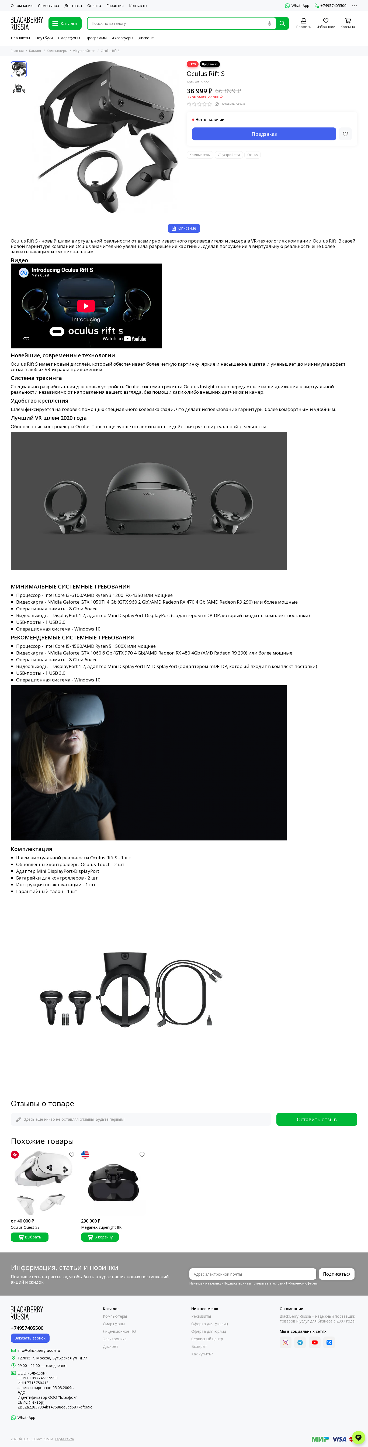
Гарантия (115, 5)
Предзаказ (264, 134)
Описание (187, 228)
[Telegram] (300, 1342)
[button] (32, 137)
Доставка (73, 5)
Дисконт (146, 37)
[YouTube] (315, 1342)
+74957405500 (333, 5)
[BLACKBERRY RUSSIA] (27, 23)
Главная (17, 51)
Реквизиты (201, 1316)
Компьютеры (57, 51)
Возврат (199, 1346)
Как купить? (202, 1354)
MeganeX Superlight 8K (101, 1227)
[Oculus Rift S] (105, 137)
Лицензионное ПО (119, 1331)
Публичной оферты (302, 1283)
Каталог (35, 51)
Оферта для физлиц (209, 1323)
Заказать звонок (30, 1338)
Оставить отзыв (317, 1119)
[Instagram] (285, 1342)
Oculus (252, 155)
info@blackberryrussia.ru (39, 1350)
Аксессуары (122, 37)
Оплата (94, 5)
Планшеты (20, 37)
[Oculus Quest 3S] (43, 1183)
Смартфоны (69, 37)
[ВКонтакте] (329, 1342)
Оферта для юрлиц (208, 1331)
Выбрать (33, 1237)
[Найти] (282, 23)
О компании (22, 5)
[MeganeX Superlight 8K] (113, 1183)
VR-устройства (84, 51)
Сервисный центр (207, 1339)
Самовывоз (48, 5)
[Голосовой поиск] (269, 23)
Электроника (115, 1339)
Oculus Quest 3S (25, 1227)
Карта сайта (64, 1439)
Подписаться (336, 1274)
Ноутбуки (44, 37)
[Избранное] (345, 133)
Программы (96, 37)
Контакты (138, 5)
